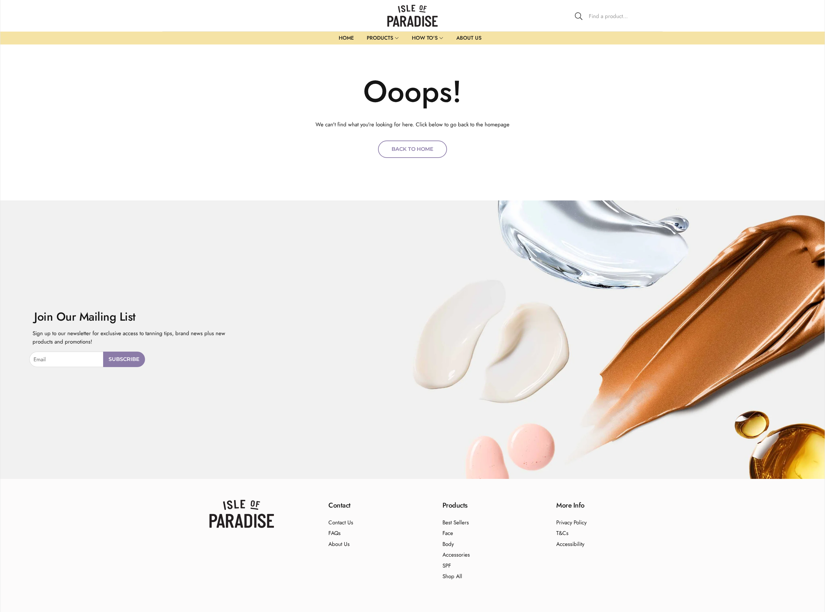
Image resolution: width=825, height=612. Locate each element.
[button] (616, 16)
